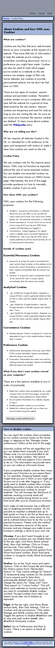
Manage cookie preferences (20, 418)
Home (33, 13)
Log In (41, 13)
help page (28, 642)
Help (49, 13)
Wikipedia (19, 125)
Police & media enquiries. (25, 643)
